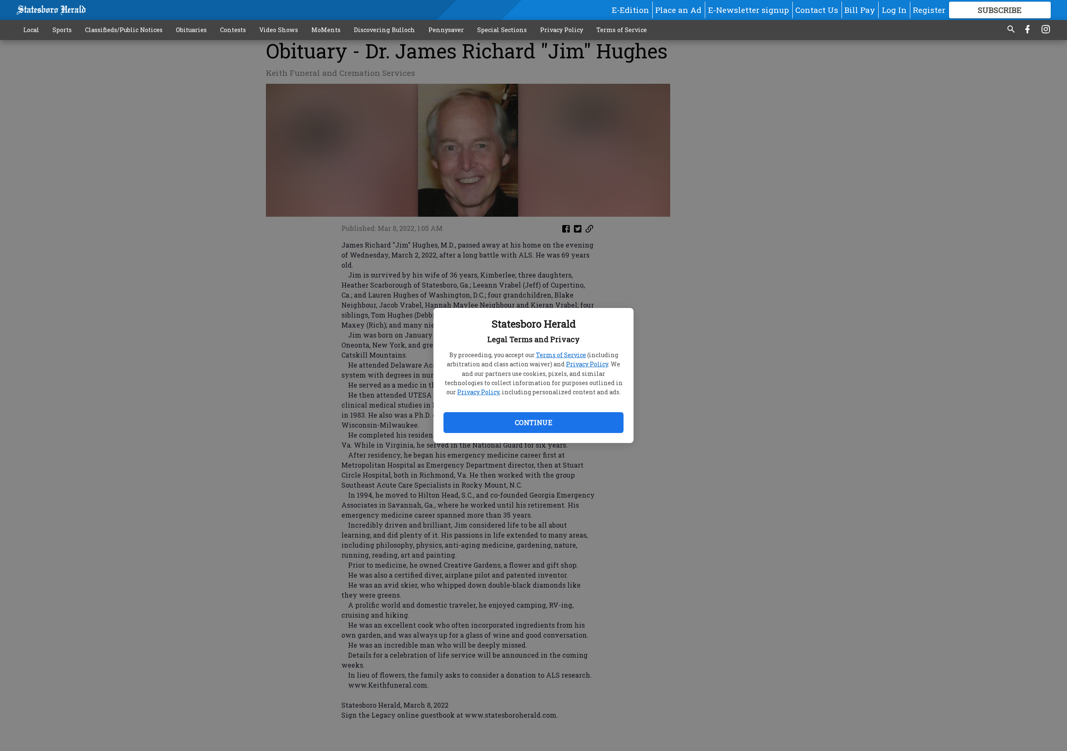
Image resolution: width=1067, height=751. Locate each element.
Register (929, 10)
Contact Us (816, 10)
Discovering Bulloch (384, 30)
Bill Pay (859, 10)
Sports (62, 30)
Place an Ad (678, 10)
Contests (233, 30)
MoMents (326, 30)
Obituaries (191, 30)
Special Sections (502, 30)
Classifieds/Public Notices (124, 30)
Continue (533, 422)
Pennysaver (446, 30)
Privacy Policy (587, 364)
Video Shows (278, 30)
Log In (894, 10)
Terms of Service (561, 355)
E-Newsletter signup (748, 10)
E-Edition (630, 10)
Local (31, 30)
